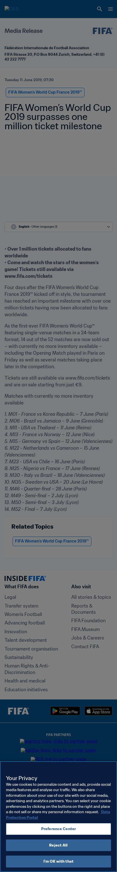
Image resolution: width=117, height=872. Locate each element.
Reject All (58, 845)
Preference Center (58, 828)
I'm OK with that (58, 861)
